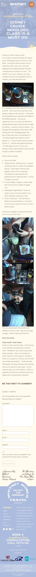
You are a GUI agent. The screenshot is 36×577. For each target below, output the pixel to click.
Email (4, 437)
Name (4, 430)
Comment (6, 403)
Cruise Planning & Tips (18, 16)
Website (5, 444)
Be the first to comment (17, 383)
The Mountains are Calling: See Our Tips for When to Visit (27, 475)
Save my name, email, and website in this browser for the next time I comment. (16, 455)
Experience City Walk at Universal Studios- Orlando (9, 475)
